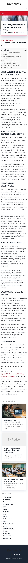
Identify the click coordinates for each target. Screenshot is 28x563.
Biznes (5, 502)
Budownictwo (8, 504)
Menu (2, 13)
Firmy (5, 509)
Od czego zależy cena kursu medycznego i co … (13, 480)
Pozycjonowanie (8, 529)
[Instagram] (17, 554)
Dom (4, 507)
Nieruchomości (8, 524)
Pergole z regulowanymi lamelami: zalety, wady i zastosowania (12, 450)
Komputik (14, 4)
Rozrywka (6, 533)
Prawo (5, 531)
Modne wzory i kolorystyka (10, 61)
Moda (5, 516)
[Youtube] (19, 554)
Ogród (5, 526)
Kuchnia (6, 512)
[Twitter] (14, 554)
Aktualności (7, 497)
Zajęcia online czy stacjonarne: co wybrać (12, 421)
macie (5, 514)
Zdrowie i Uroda (8, 536)
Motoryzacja (7, 519)
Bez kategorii (20, 32)
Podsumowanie (7, 67)
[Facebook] (11, 554)
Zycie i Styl (7, 538)
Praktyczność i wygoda (9, 63)
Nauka (5, 521)
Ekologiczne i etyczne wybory (11, 65)
